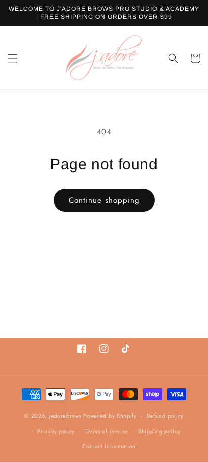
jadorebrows (65, 416)
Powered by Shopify (110, 416)
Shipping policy (159, 431)
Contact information (109, 446)
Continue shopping (104, 200)
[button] (13, 58)
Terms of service (106, 431)
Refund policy (165, 416)
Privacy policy (56, 431)
